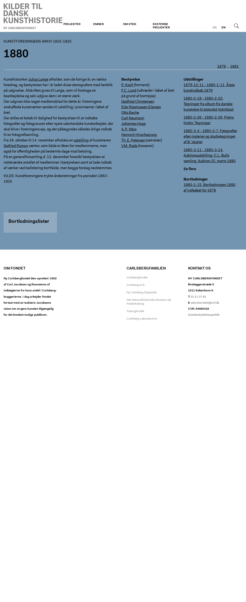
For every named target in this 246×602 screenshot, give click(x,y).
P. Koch (127, 85)
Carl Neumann (132, 118)
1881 (234, 67)
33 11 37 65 (198, 296)
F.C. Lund (128, 91)
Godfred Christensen (137, 102)
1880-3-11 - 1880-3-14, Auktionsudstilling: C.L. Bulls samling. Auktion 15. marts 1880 (210, 155)
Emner (98, 24)
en (223, 27)
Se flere (190, 169)
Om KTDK (129, 24)
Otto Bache (130, 113)
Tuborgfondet (135, 311)
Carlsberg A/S (136, 285)
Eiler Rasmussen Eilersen (141, 107)
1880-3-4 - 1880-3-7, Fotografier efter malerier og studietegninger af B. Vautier (210, 136)
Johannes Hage (133, 124)
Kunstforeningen (33, 16)
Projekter (71, 24)
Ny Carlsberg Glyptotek (142, 292)
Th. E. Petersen (133, 140)
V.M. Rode (129, 146)
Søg (236, 26)
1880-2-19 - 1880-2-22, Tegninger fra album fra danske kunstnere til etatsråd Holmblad (209, 104)
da (215, 27)
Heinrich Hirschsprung (139, 135)
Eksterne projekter (161, 26)
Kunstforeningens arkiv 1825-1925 (38, 42)
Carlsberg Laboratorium (142, 318)
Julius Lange (38, 80)
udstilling (81, 140)
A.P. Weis (128, 129)
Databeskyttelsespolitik (204, 315)
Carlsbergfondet (137, 277)
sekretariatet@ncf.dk (205, 302)
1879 (221, 67)
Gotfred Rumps (16, 146)
